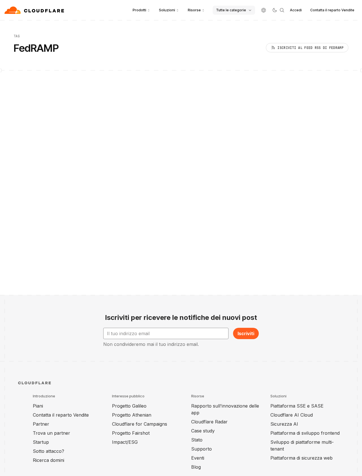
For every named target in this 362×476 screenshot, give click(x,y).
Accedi (296, 10)
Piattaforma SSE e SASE (297, 406)
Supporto (201, 449)
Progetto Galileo (129, 406)
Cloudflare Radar (209, 422)
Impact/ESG (125, 442)
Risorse (194, 10)
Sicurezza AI (284, 424)
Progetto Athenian (131, 415)
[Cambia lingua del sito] (263, 10)
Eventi (197, 458)
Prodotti (139, 10)
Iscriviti (246, 333)
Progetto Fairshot (131, 433)
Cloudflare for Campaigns (139, 424)
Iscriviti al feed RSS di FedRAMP (310, 48)
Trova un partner (51, 433)
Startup (41, 442)
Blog (196, 467)
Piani (38, 406)
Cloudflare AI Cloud (291, 415)
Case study (203, 431)
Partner (41, 424)
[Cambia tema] (274, 10)
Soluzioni (167, 10)
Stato (196, 440)
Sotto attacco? (48, 451)
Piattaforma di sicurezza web (301, 458)
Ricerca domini (48, 460)
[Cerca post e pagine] (282, 10)
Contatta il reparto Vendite (332, 10)
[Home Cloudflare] (35, 10)
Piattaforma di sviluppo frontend (305, 433)
